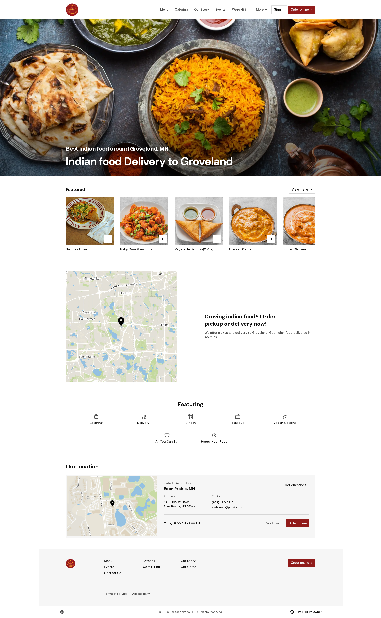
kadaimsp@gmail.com (227, 507)
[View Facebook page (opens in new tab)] (61, 612)
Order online (297, 523)
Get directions (295, 485)
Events (220, 9)
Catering (181, 9)
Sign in (279, 9)
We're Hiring (241, 9)
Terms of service (115, 594)
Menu (164, 9)
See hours (273, 523)
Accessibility (141, 594)
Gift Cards (188, 567)
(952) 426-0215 (222, 502)
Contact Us (112, 573)
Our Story (201, 9)
